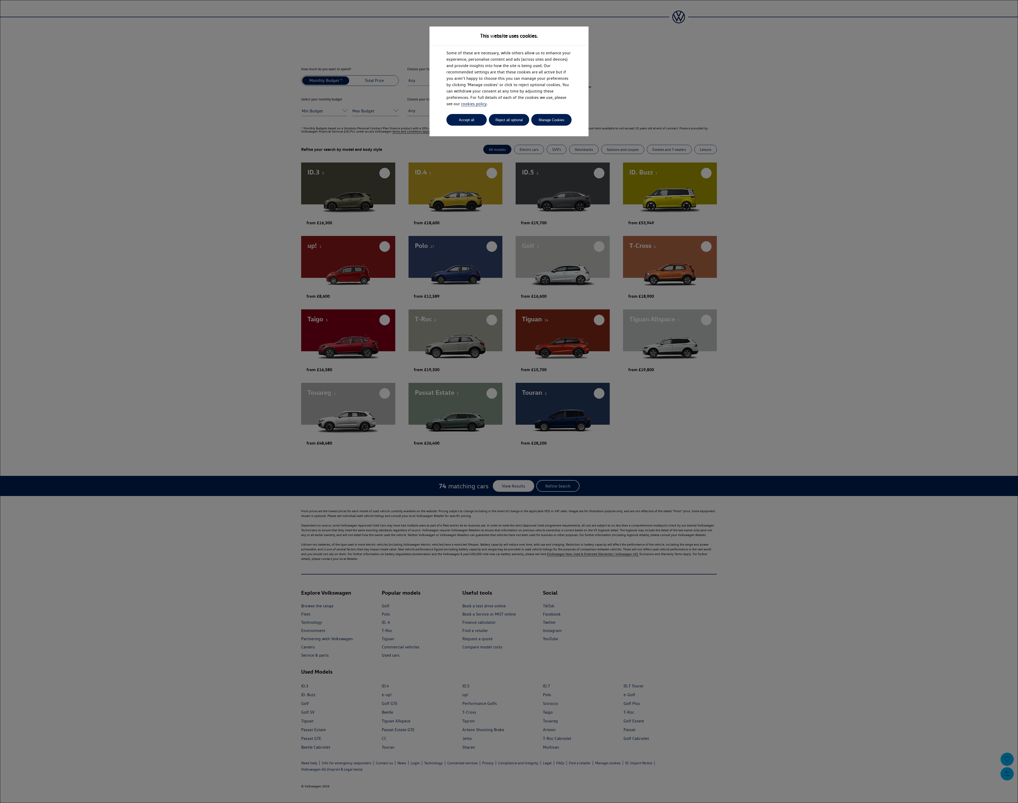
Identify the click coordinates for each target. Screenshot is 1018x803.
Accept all (466, 120)
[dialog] (509, 401)
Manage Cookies (551, 120)
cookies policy (473, 103)
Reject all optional (509, 120)
